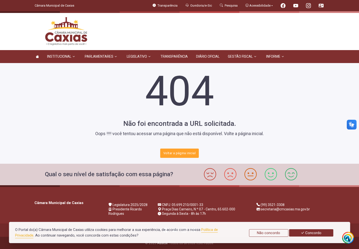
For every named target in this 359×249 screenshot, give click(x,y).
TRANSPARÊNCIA (174, 56)
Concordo (312, 233)
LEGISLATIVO (137, 56)
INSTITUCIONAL (59, 56)
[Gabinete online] (321, 6)
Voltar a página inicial (179, 153)
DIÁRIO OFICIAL (208, 56)
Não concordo (268, 233)
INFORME (273, 56)
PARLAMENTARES (99, 56)
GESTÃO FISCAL (240, 56)
